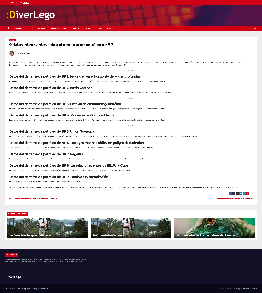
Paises (99, 28)
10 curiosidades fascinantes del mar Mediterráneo (206, 235)
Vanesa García (25, 53)
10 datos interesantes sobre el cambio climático (34, 199)
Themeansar (44, 289)
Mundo (89, 28)
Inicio (221, 289)
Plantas (111, 28)
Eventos (55, 28)
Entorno (42, 28)
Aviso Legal (237, 289)
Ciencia (30, 28)
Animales (18, 28)
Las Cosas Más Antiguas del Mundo (30, 235)
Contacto (254, 289)
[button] (255, 28)
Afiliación (246, 289)
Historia (77, 28)
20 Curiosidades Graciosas (108, 235)
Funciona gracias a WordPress (15, 289)
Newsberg (33, 289)
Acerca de (228, 289)
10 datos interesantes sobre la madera (232, 199)
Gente (66, 28)
